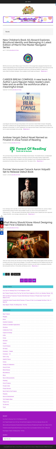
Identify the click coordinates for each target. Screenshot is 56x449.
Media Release (6, 370)
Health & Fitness (7, 359)
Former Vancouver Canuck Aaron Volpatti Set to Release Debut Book (26, 170)
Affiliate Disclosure (48, 446)
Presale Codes (6, 386)
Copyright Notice (27, 446)
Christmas (5, 327)
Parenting (5, 380)
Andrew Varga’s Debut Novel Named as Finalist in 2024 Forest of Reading (25, 138)
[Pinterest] (1, 226)
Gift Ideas (5, 348)
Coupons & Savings (7, 332)
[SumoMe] (1, 233)
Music (4, 375)
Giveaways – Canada (8, 351)
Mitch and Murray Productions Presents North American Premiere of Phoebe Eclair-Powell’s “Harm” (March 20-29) (27, 425)
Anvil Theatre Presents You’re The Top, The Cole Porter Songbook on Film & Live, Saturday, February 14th (28, 293)
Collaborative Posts (7, 330)
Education (5, 340)
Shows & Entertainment (8, 396)
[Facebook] (1, 219)
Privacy (20, 446)
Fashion (5, 343)
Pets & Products (7, 383)
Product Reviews (7, 388)
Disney (4, 338)
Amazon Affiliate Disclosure (37, 446)
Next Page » (17, 275)
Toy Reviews (6, 404)
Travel (4, 407)
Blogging (5, 316)
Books (4, 319)
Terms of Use (16, 446)
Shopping (5, 394)
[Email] (1, 229)
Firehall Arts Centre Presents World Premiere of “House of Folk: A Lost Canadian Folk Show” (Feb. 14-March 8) (26, 427)
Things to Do (6, 402)
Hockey (4, 362)
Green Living (6, 356)
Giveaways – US (7, 354)
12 (13, 274)
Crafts (4, 335)
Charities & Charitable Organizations (11, 324)
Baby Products (6, 314)
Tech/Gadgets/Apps (8, 399)
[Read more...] (44, 71)
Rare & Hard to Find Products (10, 391)
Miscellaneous (6, 372)
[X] (1, 223)
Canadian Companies (8, 322)
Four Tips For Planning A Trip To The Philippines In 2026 (16, 290)
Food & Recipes (6, 346)
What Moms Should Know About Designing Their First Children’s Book (27, 223)
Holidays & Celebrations (8, 364)
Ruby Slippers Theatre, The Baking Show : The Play (15, 304)
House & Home (6, 367)
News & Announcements (8, 378)
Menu (29, 1)
